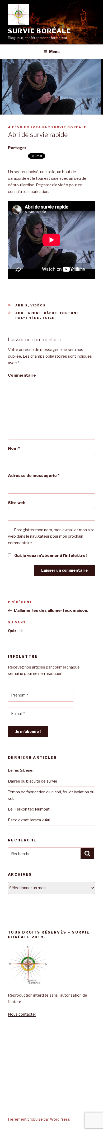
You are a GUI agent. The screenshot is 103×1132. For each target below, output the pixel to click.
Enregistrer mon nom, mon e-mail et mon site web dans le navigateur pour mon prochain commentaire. (51, 537)
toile (48, 318)
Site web (17, 502)
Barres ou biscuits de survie (33, 781)
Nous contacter (22, 1014)
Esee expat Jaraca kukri (29, 820)
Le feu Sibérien (21, 770)
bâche (51, 313)
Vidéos (38, 305)
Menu (54, 51)
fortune (69, 313)
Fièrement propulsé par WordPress (39, 1119)
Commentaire (22, 375)
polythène (27, 318)
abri (20, 313)
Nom (14, 448)
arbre (34, 313)
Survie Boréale (69, 127)
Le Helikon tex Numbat (29, 809)
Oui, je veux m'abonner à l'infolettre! (50, 555)
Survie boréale (39, 31)
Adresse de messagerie (33, 475)
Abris (21, 305)
